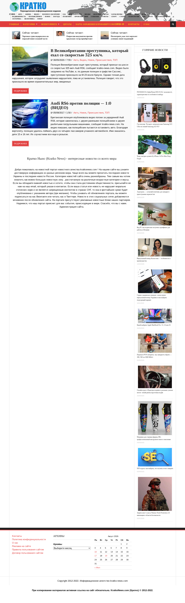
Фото (150, 16)
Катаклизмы (116, 14)
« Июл (97, 567)
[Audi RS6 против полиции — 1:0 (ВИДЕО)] (30, 113)
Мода (136, 14)
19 (106, 556)
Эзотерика (16, 19)
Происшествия (81, 16)
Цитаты (67, 24)
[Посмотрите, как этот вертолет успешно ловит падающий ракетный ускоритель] (105, 35)
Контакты (133, 24)
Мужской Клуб (148, 14)
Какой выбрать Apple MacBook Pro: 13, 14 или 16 (154, 325)
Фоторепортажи (163, 16)
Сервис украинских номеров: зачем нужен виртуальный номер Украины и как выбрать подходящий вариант (152, 297)
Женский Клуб (75, 14)
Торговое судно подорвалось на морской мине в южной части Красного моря (35, 38)
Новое (47, 16)
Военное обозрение (51, 14)
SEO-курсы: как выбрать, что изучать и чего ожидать (155, 468)
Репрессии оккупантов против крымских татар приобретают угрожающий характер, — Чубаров (79, 40)
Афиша (28, 14)
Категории (29, 24)
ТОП (143, 16)
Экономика (29, 19)
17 (96, 556)
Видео (36, 14)
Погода (56, 16)
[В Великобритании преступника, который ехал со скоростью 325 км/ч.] (30, 61)
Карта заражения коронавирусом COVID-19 (100, 24)
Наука (160, 14)
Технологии (133, 16)
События (95, 16)
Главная (14, 24)
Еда (64, 14)
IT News (12, 14)
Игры (106, 14)
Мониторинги (49, 24)
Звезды (87, 14)
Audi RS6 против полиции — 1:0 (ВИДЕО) (81, 105)
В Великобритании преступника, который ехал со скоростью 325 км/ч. (89, 53)
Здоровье (97, 14)
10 (96, 552)
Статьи (122, 16)
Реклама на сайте (21, 546)
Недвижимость (19, 16)
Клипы (128, 14)
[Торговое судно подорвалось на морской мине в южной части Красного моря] (16, 35)
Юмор (40, 19)
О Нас (147, 24)
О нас (15, 543)
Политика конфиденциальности (29, 539)
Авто (20, 14)
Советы (105, 16)
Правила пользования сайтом (28, 549)
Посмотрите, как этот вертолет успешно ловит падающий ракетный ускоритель (124, 38)
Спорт (114, 16)
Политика (67, 16)
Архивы (57, 544)
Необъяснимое (35, 16)
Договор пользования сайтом (27, 553)
